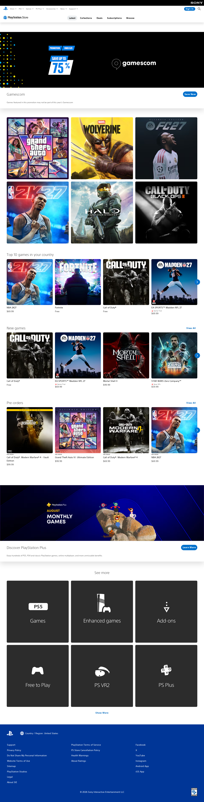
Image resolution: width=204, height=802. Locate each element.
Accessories (50, 9)
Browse (130, 18)
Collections (86, 18)
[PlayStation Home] (5, 9)
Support (72, 9)
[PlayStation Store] (17, 17)
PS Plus (39, 9)
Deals (99, 18)
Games (28, 9)
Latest (72, 18)
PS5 (20, 9)
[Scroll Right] (197, 282)
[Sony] (196, 5)
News (62, 9)
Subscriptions (114, 18)
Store (12, 9)
